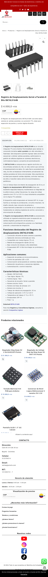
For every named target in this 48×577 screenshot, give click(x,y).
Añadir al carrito (20, 133)
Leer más (3, 359)
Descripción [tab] (6, 140)
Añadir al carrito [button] (26, 361)
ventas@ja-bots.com (9, 465)
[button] (44, 42)
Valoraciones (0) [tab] (20, 140)
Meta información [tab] (37, 140)
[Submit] (43, 22)
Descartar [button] (24, 574)
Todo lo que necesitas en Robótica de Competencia (26, 565)
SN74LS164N (14, 304)
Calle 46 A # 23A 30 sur (10, 447)
